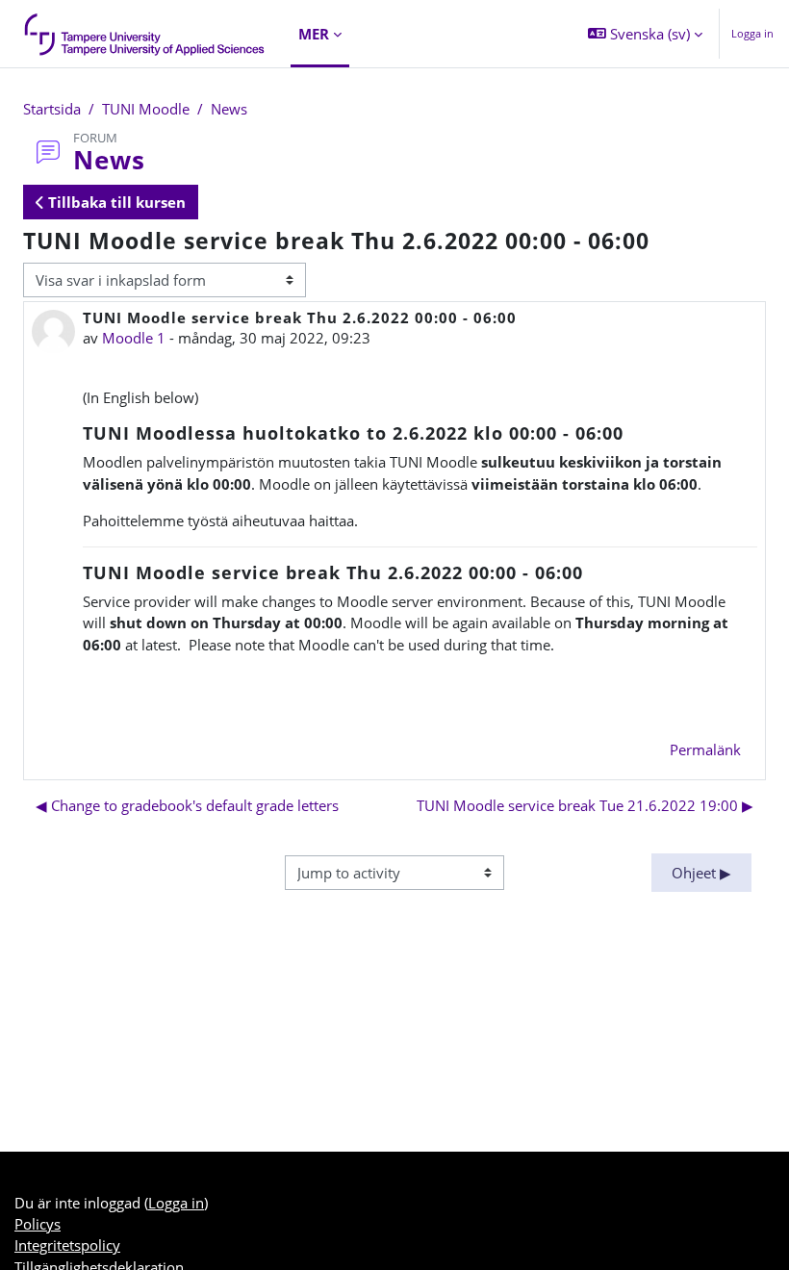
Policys (37, 1223)
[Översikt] (145, 33)
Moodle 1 (133, 337)
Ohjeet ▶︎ (701, 872)
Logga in (752, 33)
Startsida (52, 108)
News (229, 108)
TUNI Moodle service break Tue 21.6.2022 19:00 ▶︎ (585, 805)
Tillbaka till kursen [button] (115, 202)
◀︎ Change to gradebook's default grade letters (187, 805)
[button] (645, 33)
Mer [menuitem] (313, 33)
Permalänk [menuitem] (705, 749)
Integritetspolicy (67, 1245)
